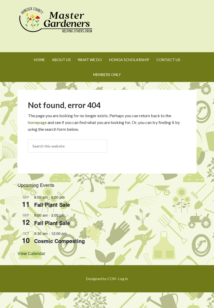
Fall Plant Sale (52, 204)
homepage (37, 122)
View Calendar (31, 253)
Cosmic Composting (59, 241)
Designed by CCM (101, 278)
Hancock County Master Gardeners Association (56, 24)
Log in (123, 278)
